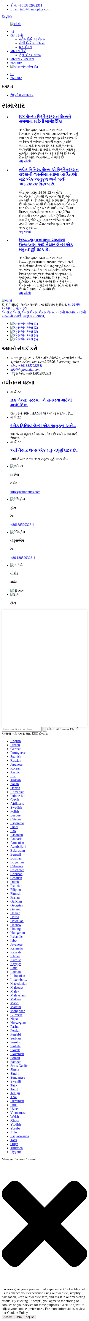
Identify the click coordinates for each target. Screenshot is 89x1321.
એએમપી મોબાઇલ (14, 308)
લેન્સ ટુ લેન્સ (11, 312)
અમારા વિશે (18, 51)
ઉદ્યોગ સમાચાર (21, 95)
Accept (7, 1317)
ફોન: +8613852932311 (26, 5)
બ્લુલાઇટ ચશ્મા (33, 316)
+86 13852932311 (22, 558)
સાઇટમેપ (74, 304)
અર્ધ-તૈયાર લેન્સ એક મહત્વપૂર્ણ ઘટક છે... (44, 450)
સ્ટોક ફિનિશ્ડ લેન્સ (32, 39)
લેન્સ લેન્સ (29, 312)
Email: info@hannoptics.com (30, 9)
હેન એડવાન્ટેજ (30, 55)
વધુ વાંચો (25, 161)
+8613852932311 (22, 524)
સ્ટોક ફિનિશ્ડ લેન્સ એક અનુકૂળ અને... (43, 425)
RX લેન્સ (25, 47)
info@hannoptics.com (25, 369)
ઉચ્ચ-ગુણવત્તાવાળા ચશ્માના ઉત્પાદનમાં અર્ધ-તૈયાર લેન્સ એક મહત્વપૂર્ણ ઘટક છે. (46, 245)
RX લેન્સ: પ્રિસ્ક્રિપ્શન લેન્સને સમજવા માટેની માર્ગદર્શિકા (45, 119)
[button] (44, 1224)
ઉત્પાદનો (16, 35)
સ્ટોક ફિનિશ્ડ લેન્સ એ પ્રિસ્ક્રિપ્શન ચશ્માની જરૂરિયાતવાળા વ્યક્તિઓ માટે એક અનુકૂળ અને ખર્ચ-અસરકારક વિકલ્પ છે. (49, 176)
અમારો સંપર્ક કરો (22, 59)
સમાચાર (16, 63)
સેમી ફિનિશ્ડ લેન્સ (32, 43)
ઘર (12, 31)
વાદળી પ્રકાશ (66, 312)
